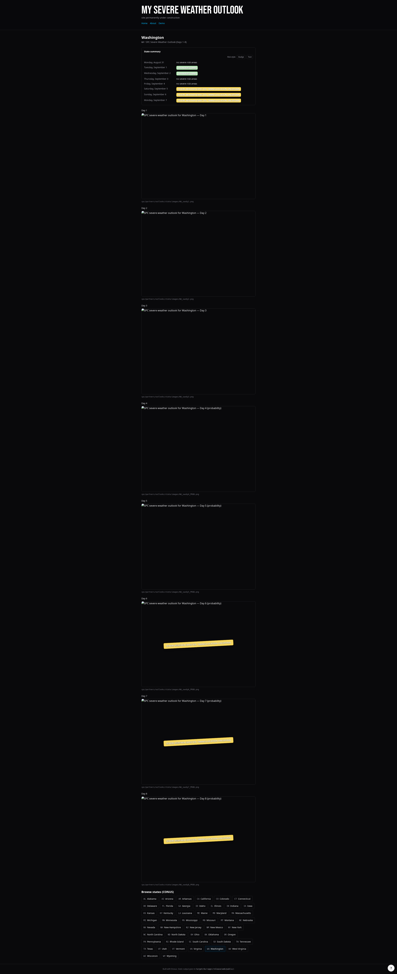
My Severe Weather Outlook (192, 10)
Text (250, 57)
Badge (241, 57)
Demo (162, 23)
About (153, 23)
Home (144, 23)
